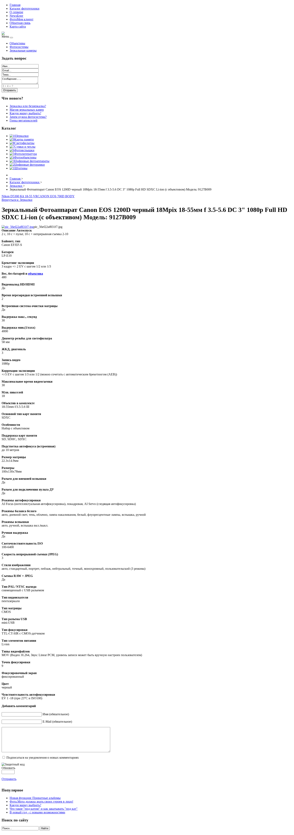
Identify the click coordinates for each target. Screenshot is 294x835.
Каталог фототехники (24, 8)
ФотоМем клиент (21, 19)
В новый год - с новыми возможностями (37, 812)
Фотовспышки (24, 150)
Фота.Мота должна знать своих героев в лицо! (41, 801)
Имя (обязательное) (56, 714)
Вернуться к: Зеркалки (17, 200)
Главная (15, 5)
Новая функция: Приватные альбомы (35, 798)
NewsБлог (16, 15)
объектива (35, 273)
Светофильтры (24, 143)
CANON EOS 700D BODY (56, 196)
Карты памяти (24, 139)
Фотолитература (25, 154)
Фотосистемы (19, 47)
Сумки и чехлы (24, 146)
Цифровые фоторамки (29, 164)
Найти (44, 828)
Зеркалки (22, 136)
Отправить (9, 779)
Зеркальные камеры (23, 50)
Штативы (20, 168)
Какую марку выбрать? (25, 805)
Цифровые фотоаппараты (31, 161)
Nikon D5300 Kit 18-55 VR (20, 196)
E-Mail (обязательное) (57, 721)
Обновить (8, 768)
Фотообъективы (25, 157)
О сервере (16, 12)
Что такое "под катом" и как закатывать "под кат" (44, 808)
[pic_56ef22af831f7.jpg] (18, 226)
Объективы (17, 43)
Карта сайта (18, 26)
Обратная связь (20, 23)
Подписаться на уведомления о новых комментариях (42, 757)
